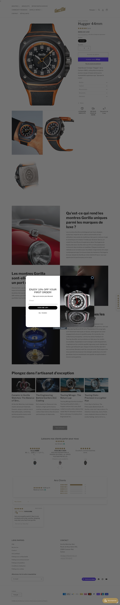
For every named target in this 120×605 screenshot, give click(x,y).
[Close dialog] (92, 278)
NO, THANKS (43, 313)
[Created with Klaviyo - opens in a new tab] (60, 328)
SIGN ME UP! (43, 307)
